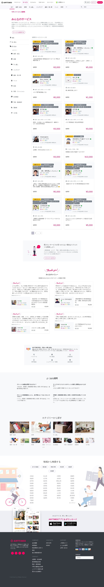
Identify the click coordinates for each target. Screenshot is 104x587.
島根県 (59, 485)
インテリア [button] (39, 7)
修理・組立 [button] (19, 7)
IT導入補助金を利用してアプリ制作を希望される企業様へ (37, 569)
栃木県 (31, 495)
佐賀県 (72, 483)
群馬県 (31, 498)
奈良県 (59, 478)
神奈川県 (53, 467)
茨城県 (31, 493)
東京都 (44, 467)
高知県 (72, 478)
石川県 (45, 478)
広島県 (59, 490)
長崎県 (72, 485)
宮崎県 (72, 493)
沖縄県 (72, 498)
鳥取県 (59, 483)
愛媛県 (72, 476)
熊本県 (72, 488)
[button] (87, 2)
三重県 (45, 495)
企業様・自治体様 (37, 559)
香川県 (59, 498)
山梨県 (45, 483)
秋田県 (31, 485)
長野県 (45, 485)
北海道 (31, 476)
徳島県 (59, 495)
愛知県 (45, 493)
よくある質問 (63, 545)
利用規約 (34, 545)
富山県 (45, 476)
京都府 (52, 471)
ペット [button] (56, 7)
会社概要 (34, 543)
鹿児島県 (72, 495)
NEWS (48, 545)
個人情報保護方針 (37, 552)
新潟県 (31, 502)
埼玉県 (62, 467)
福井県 (45, 481)
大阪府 (70, 467)
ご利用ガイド (63, 543)
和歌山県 (58, 481)
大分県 (72, 490)
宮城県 (31, 483)
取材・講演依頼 (36, 564)
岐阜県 (45, 488)
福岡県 (72, 481)
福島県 (31, 490)
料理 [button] (62, 7)
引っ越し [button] (31, 7)
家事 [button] (25, 7)
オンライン (72, 502)
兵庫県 (59, 476)
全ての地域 (35, 467)
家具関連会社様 (36, 561)
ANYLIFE (48, 543)
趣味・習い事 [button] (48, 7)
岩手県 (31, 481)
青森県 (31, 478)
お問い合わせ (63, 547)
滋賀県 (45, 498)
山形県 (31, 488)
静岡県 (45, 490)
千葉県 (31, 500)
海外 (72, 500)
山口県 (59, 493)
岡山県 (59, 488)
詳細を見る (71, 350)
